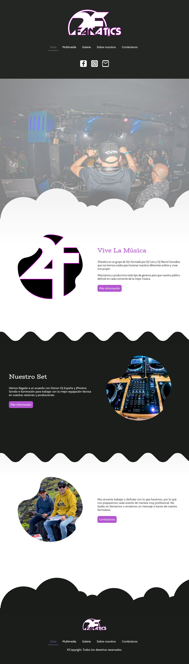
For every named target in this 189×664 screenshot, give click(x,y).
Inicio (53, 47)
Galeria (86, 47)
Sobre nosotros (106, 47)
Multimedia (69, 47)
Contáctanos (130, 47)
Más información (109, 288)
